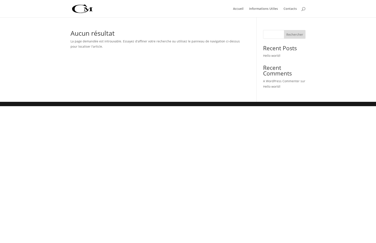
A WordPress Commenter (281, 81)
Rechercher (294, 34)
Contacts (290, 9)
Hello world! (271, 56)
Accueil (238, 9)
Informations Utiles (263, 9)
